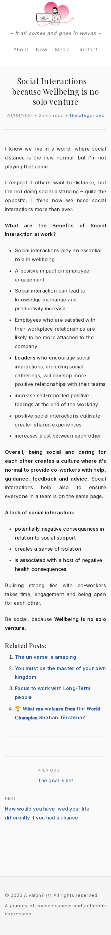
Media (62, 49)
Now (41, 49)
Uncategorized (87, 115)
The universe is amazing (45, 657)
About (21, 49)
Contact (87, 49)
